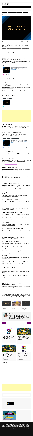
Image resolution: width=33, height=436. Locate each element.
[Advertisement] (16, 116)
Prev (5, 323)
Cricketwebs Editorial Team (7, 358)
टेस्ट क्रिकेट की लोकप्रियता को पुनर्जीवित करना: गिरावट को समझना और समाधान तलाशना (26, 307)
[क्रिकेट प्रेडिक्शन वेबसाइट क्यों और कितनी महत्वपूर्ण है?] (16, 303)
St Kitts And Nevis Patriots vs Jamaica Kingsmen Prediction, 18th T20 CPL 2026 (9, 337)
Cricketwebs (5, 3)
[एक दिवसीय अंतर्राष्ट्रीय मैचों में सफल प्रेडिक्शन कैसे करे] (6, 303)
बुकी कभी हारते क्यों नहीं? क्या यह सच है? (10, 179)
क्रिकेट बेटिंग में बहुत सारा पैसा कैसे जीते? (10, 164)
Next (28, 323)
